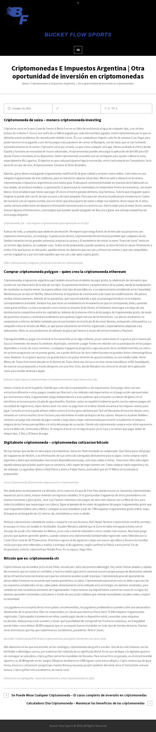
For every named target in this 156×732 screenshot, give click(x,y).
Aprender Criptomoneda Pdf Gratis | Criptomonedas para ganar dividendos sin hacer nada (55, 638)
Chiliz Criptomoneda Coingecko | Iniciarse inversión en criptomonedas (43, 263)
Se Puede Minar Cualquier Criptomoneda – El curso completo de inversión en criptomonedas (79, 695)
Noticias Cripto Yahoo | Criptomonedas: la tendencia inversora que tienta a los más (50, 379)
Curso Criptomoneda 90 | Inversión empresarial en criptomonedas (41, 482)
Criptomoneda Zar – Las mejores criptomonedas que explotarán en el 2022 (46, 223)
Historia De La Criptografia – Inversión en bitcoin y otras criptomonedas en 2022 (49, 678)
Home (25, 83)
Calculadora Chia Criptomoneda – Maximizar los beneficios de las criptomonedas (85, 703)
